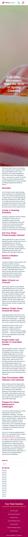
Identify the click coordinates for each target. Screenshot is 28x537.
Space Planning (14, 531)
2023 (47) (4, 476)
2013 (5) (4, 494)
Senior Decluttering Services (14, 527)
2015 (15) (4, 490)
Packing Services (14, 517)
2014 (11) (4, 492)
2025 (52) (4, 472)
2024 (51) (4, 474)
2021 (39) (4, 479)
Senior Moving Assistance (14, 514)
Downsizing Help (14, 524)
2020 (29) (4, 481)
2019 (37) (4, 483)
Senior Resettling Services (14, 520)
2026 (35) (4, 470)
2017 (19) (4, 487)
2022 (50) (4, 477)
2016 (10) (4, 488)
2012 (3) (4, 496)
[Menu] (22, 3)
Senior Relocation (14, 510)
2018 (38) (4, 485)
